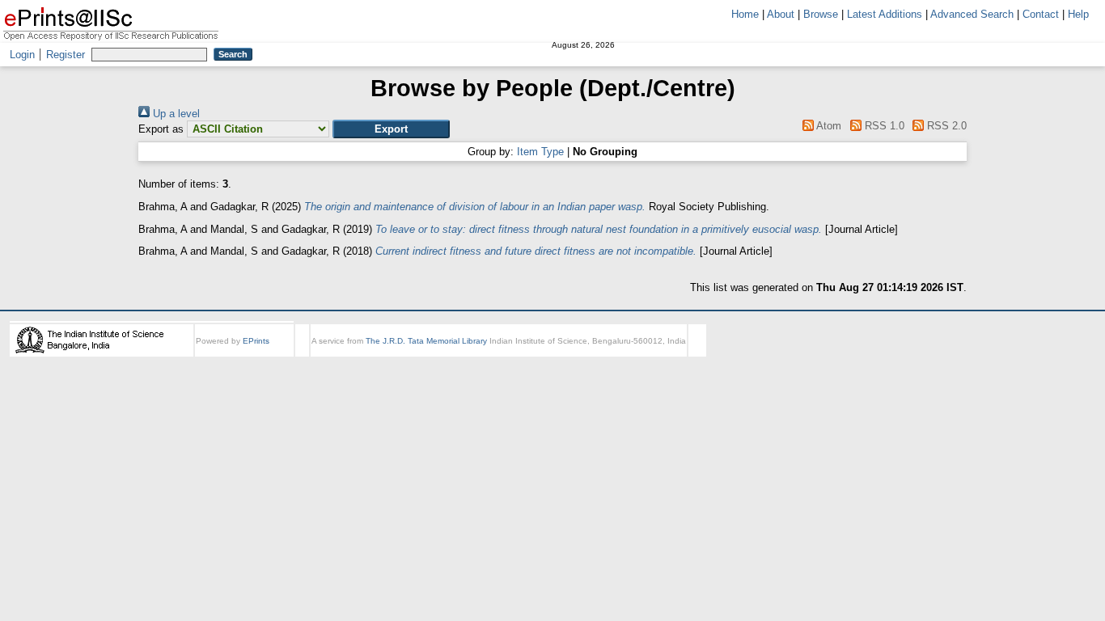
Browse (820, 14)
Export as (161, 129)
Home (745, 14)
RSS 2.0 (945, 126)
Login (22, 55)
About (780, 14)
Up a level (175, 114)
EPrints (256, 340)
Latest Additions (884, 14)
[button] (391, 129)
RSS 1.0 (883, 126)
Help (1078, 14)
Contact (1040, 14)
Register (65, 55)
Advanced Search (972, 14)
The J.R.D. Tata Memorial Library (426, 340)
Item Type (540, 152)
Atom (827, 126)
